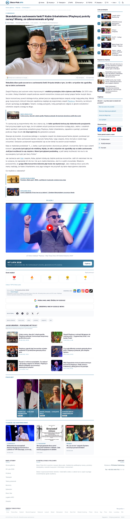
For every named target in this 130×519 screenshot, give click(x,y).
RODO (122, 517)
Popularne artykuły (104, 60)
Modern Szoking (82, 512)
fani (51, 320)
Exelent (22, 512)
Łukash (47, 512)
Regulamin (105, 517)
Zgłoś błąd (91, 77)
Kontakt (103, 148)
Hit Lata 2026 (10, 469)
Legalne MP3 (10, 497)
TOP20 (90, 2)
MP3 (71, 2)
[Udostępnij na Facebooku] (17, 313)
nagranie (44, 320)
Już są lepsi (102, 119)
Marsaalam (59, 512)
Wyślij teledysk (105, 143)
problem (36, 320)
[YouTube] (87, 291)
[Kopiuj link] (38, 313)
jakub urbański (11, 320)
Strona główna (10, 7)
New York (73, 512)
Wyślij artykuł (105, 139)
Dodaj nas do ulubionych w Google (18, 77)
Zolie (110, 512)
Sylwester (9, 489)
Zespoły (99, 2)
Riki (122, 512)
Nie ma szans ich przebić (106, 107)
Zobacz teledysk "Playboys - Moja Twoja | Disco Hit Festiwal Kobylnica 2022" (50, 256)
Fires (105, 512)
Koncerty (80, 2)
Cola (7, 512)
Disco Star (9, 493)
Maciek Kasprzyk (31, 512)
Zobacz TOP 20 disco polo (13, 284)
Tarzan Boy (14, 512)
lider (22, 158)
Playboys (71, 101)
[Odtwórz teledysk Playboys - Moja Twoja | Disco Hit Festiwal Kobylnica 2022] (49, 227)
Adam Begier (10, 22)
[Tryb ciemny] (122, 2)
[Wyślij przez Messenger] (22, 313)
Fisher (90, 512)
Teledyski (62, 2)
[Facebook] (78, 291)
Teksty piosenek (11, 481)
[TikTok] (91, 291)
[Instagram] (82, 291)
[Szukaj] (119, 2)
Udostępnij (81, 77)
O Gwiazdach (26, 7)
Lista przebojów (103, 9)
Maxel (52, 512)
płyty (29, 320)
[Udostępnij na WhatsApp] (27, 313)
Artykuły (52, 2)
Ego (101, 512)
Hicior (66, 512)
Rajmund (40, 512)
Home (42, 2)
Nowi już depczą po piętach (107, 111)
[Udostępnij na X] (33, 313)
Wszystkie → (120, 508)
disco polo (21, 320)
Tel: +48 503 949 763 (114, 469)
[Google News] (74, 291)
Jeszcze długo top (104, 115)
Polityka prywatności (114, 517)
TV (107, 2)
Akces (96, 512)
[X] (119, 129)
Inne (114, 2)
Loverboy (116, 512)
